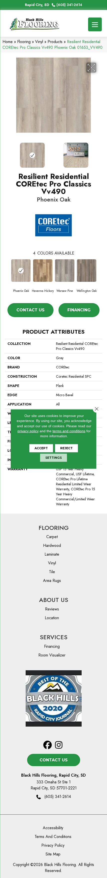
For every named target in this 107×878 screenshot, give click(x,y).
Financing (79, 310)
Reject (66, 448)
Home (7, 42)
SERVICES (53, 637)
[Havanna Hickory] (43, 270)
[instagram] (59, 745)
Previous (7, 152)
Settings (53, 458)
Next (99, 152)
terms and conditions (69, 431)
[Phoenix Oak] (21, 270)
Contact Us (30, 310)
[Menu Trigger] (95, 24)
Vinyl (39, 42)
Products (55, 42)
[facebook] (47, 745)
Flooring (24, 42)
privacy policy (28, 431)
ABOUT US (53, 599)
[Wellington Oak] (87, 270)
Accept (41, 448)
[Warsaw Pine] (65, 270)
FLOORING (54, 527)
